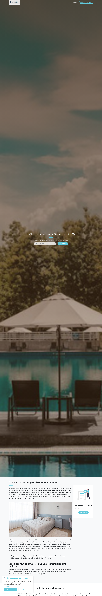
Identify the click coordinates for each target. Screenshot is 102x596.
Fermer (25, 589)
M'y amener (63, 243)
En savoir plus (7, 586)
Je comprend (10, 589)
